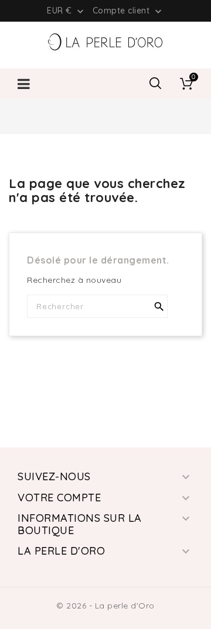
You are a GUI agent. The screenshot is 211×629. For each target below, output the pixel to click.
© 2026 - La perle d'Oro (105, 605)
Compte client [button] (128, 11)
